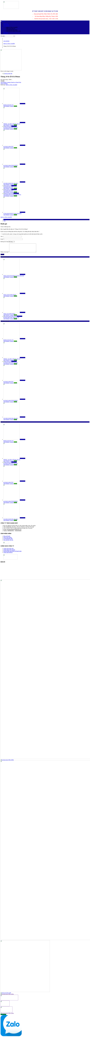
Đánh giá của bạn (4, 241)
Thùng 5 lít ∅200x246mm (9, 313)
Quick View (22, 103)
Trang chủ (5, 23)
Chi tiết (2, 81)
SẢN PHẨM (6, 26)
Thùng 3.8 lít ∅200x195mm (9, 294)
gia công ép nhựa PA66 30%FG (10, 165)
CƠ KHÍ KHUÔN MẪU (12, 29)
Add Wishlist (3, 82)
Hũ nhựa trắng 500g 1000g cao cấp (11, 317)
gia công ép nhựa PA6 (8, 146)
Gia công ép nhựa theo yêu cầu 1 (10, 183)
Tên (2, 236)
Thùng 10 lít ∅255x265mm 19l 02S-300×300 (13, 275)
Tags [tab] (4, 220)
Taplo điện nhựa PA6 (8, 190)
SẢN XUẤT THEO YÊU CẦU (13, 31)
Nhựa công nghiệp (7, 537)
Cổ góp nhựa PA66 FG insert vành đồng (12, 213)
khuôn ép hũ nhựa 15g (8, 104)
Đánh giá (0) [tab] (6, 219)
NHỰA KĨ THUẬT (10, 28)
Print (20, 82)
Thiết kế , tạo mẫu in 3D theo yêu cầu (11, 123)
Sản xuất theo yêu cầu (8, 540)
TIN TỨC (5, 32)
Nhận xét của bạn (5, 252)
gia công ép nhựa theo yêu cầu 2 (10, 127)
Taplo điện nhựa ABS (8, 187)
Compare (9, 82)
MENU (3, 21)
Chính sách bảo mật (8, 548)
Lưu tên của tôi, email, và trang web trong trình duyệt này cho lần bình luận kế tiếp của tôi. (22, 234)
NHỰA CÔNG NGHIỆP (12, 27)
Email (2, 239)
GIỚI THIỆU (6, 24)
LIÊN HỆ (5, 33)
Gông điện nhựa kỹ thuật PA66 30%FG (12, 194)
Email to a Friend (15, 82)
